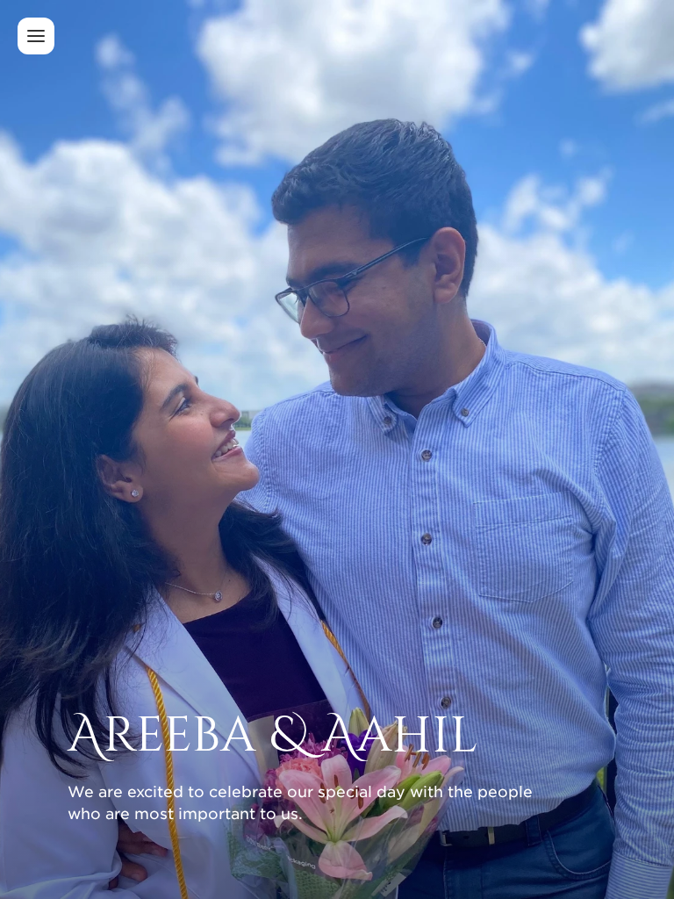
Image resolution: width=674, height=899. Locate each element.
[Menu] (36, 36)
